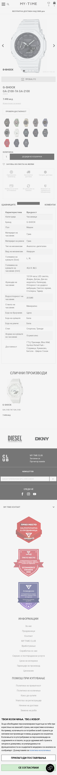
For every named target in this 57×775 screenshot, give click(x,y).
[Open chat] (50, 768)
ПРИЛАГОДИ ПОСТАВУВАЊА (28, 757)
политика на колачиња (39, 750)
